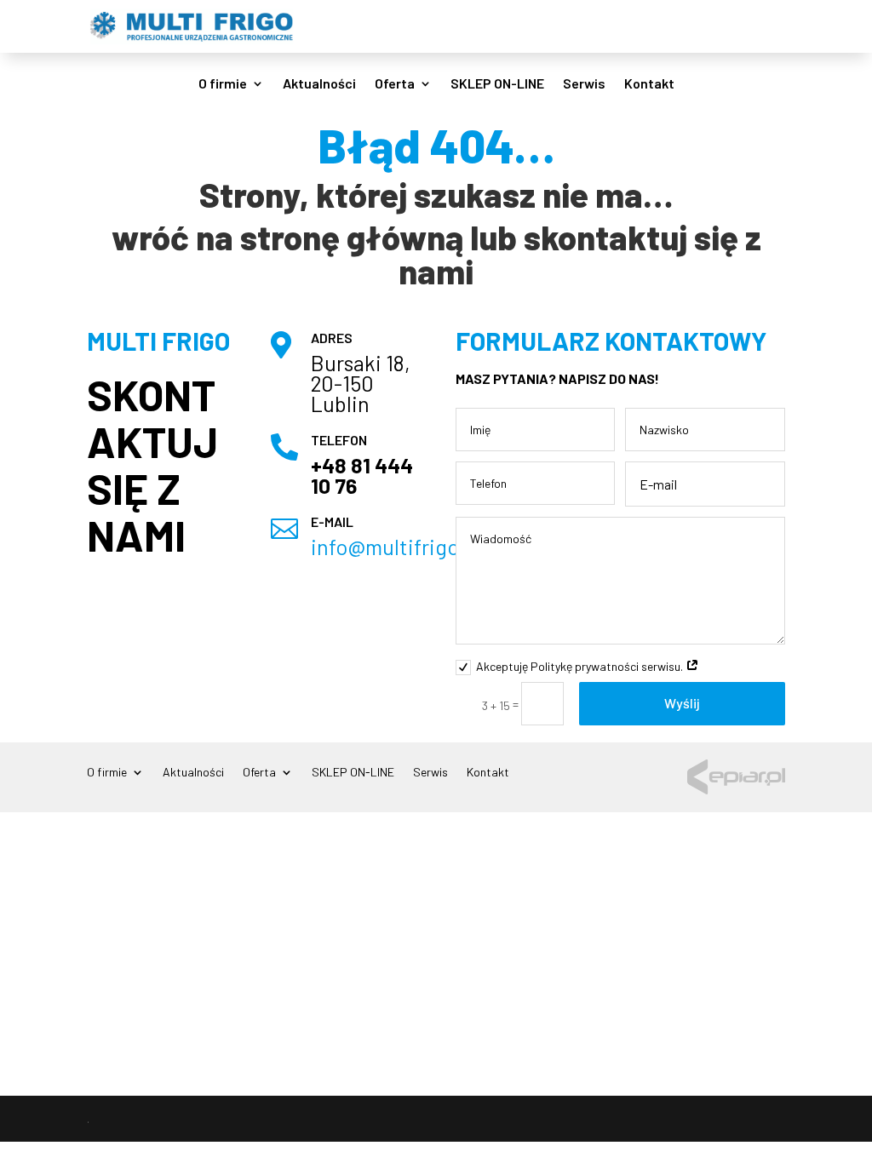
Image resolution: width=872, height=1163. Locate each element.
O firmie (222, 84)
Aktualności (319, 84)
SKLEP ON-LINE (497, 84)
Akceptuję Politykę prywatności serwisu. (581, 666)
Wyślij (682, 703)
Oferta (395, 84)
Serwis (584, 84)
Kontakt (649, 84)
